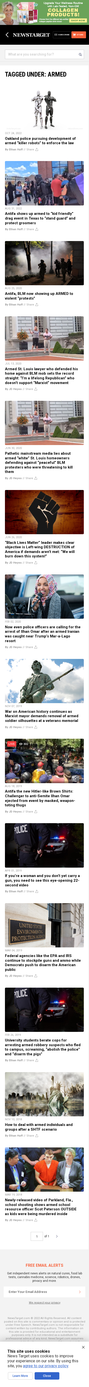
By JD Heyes (13, 389)
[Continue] (79, 1291)
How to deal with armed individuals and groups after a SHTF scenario (39, 1127)
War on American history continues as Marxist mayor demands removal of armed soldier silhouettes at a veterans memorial (41, 716)
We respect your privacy (44, 1302)
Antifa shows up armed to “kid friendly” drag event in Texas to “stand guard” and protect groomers (40, 218)
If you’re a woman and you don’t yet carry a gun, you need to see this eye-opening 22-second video (42, 880)
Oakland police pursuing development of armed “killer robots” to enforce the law (40, 140)
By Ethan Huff (14, 149)
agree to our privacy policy (45, 1366)
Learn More (20, 1376)
